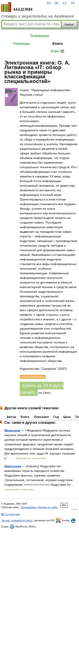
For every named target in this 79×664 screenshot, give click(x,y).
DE (57, 3)
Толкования (39, 36)
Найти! (69, 24)
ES (65, 3)
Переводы (21, 43)
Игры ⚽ (58, 51)
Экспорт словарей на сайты (16, 520)
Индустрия (12, 466)
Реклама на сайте (47, 507)
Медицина (12, 430)
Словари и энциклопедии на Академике (37, 16)
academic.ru (17, 7)
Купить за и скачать (42, 389)
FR (73, 3)
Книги (57, 43)
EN (48, 3)
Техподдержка (28, 507)
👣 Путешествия (10, 514)
